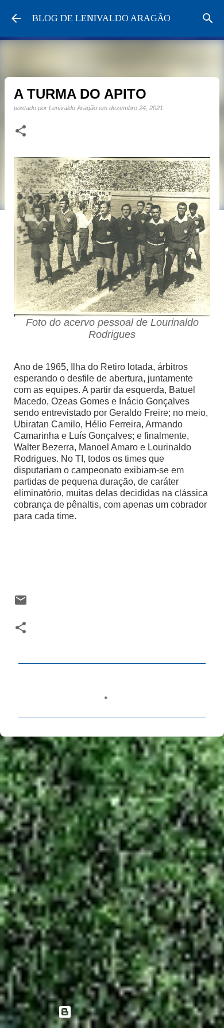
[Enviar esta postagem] (21, 604)
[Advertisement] (112, 866)
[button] (21, 131)
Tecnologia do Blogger (119, 1012)
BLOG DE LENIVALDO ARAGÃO (101, 18)
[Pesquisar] (208, 18)
